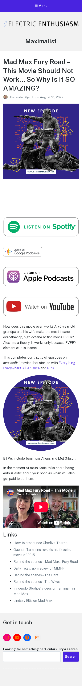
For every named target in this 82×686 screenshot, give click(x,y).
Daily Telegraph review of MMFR (39, 568)
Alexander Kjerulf (22, 97)
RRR (50, 368)
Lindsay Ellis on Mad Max (33, 601)
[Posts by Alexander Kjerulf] (6, 97)
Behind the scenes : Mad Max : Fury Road (45, 562)
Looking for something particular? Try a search (40, 649)
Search (71, 657)
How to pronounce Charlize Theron (40, 543)
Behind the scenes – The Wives (37, 582)
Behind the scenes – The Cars (35, 575)
